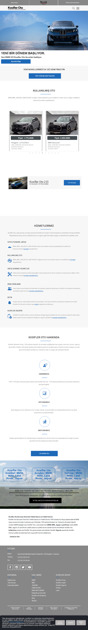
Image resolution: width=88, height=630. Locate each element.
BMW (33, 580)
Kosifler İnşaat (61, 583)
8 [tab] (52, 153)
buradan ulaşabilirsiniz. (31, 275)
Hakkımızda (11, 580)
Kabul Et (81, 622)
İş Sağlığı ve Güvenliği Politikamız (71, 608)
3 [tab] (36, 153)
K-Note (58, 588)
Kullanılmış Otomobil (39, 593)
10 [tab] (58, 153)
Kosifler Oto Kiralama (39, 595)
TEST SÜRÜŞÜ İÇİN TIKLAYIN (45, 76)
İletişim (34, 601)
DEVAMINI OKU (44, 453)
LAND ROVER (36, 588)
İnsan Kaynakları (13, 585)
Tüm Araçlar (72, 183)
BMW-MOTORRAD (38, 590)
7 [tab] (49, 153)
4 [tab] (39, 153)
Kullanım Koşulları (40, 608)
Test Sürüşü (12, 583)
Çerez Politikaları (29, 608)
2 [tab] (33, 153)
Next (82, 131)
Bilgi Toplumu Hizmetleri (54, 608)
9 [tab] (55, 153)
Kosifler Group (60, 580)
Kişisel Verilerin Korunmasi (15, 608)
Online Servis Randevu (72, 2)
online (36, 304)
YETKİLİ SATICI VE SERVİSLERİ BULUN (45, 500)
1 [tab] (29, 153)
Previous (6, 131)
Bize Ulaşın (14, 2)
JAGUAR (35, 585)
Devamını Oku (15, 537)
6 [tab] (46, 153)
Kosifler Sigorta (61, 585)
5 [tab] (42, 153)
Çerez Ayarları (60, 622)
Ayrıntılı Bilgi (16, 61)
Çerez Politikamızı (16, 622)
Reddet (70, 623)
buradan (26, 249)
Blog (33, 598)
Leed (57, 590)
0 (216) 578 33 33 (24, 557)
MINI (33, 583)
